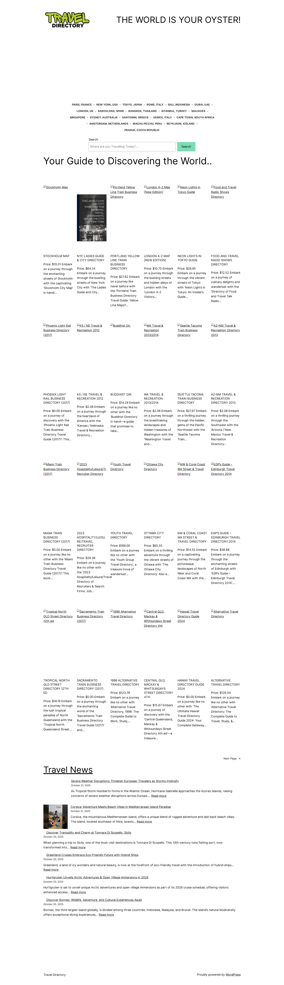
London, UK (85, 111)
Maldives (198, 111)
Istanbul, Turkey (174, 111)
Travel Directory (54, 974)
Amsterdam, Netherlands (108, 123)
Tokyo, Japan (132, 104)
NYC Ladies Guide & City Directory (90, 258)
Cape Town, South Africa (195, 117)
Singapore (77, 117)
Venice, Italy (162, 117)
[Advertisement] (142, 67)
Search (93, 139)
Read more (51, 869)
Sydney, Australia (104, 117)
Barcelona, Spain (111, 111)
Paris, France (82, 104)
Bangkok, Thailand (142, 111)
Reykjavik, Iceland (181, 123)
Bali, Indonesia (179, 104)
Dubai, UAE (202, 104)
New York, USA (107, 104)
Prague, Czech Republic (142, 130)
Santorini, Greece (135, 117)
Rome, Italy (155, 104)
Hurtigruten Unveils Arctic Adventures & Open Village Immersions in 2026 (97, 877)
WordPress (233, 974)
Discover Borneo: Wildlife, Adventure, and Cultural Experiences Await (94, 900)
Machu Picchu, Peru (147, 123)
